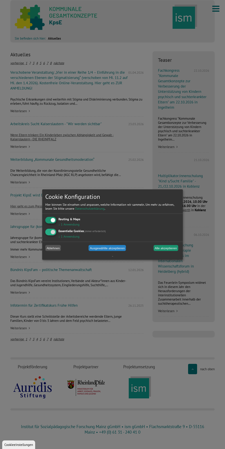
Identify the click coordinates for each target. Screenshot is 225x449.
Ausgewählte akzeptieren (107, 248)
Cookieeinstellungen (18, 445)
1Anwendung (69, 224)
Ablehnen (53, 248)
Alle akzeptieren (166, 248)
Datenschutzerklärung (90, 209)
